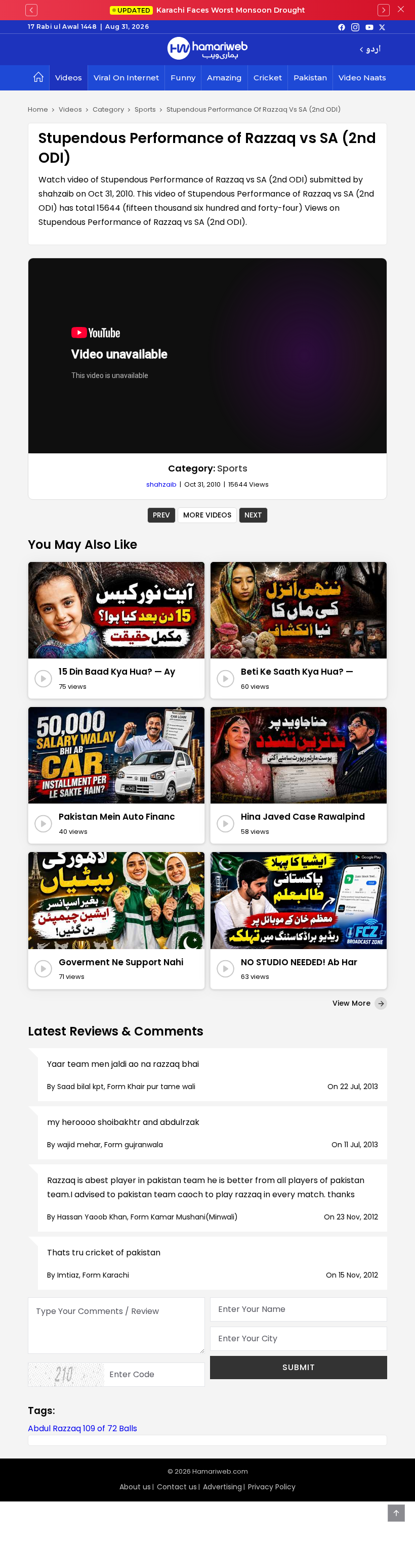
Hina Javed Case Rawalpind (303, 817)
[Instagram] (355, 26)
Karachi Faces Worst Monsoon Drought (211, 10)
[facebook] (342, 26)
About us (135, 1487)
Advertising (222, 1487)
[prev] (31, 10)
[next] (384, 10)
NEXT (253, 515)
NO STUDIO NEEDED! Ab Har (299, 962)
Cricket (268, 77)
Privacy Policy (272, 1487)
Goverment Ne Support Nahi (121, 962)
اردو (373, 50)
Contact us (177, 1487)
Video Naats (362, 77)
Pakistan (310, 77)
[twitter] (382, 26)
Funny (183, 77)
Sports (232, 468)
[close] (401, 10)
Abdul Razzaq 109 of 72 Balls (82, 1428)
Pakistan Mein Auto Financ (117, 817)
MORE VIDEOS (207, 515)
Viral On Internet (126, 77)
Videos (68, 77)
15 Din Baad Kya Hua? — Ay (117, 672)
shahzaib (161, 484)
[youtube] (369, 26)
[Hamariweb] (207, 49)
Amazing (224, 77)
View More (352, 1003)
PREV (161, 515)
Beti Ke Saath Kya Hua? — (297, 672)
